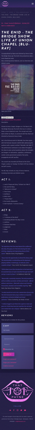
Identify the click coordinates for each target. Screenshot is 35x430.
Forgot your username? (9, 362)
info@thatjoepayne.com (20, 421)
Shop (11, 12)
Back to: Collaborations (8, 25)
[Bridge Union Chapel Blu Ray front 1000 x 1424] (17, 87)
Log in (8, 354)
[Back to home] (5, 3)
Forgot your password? (9, 359)
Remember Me (9, 349)
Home (3, 12)
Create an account (8, 366)
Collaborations (22, 12)
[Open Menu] (33, 3)
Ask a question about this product (11, 120)
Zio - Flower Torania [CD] (8, 23)
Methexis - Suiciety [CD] (22, 23)
